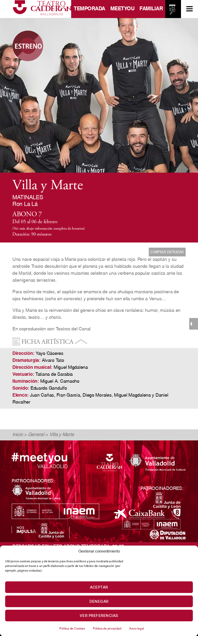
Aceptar (99, 587)
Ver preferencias (99, 615)
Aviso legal (136, 628)
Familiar (151, 9)
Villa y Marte (61, 435)
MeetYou (122, 9)
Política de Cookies (72, 628)
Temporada (89, 9)
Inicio (17, 435)
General (36, 435)
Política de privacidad (107, 628)
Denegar (99, 601)
